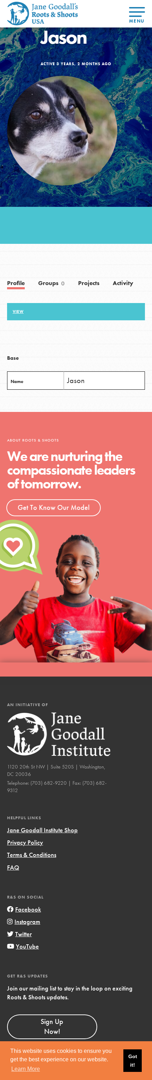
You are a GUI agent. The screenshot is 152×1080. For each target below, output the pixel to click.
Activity (123, 283)
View (18, 311)
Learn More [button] (25, 1069)
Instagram (27, 922)
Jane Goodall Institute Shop (42, 830)
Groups (51, 283)
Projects (88, 283)
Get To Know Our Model (53, 507)
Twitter (23, 934)
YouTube (27, 946)
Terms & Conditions (31, 855)
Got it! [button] (132, 1061)
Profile (16, 283)
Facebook (28, 909)
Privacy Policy (25, 842)
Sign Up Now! (52, 1026)
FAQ (13, 867)
